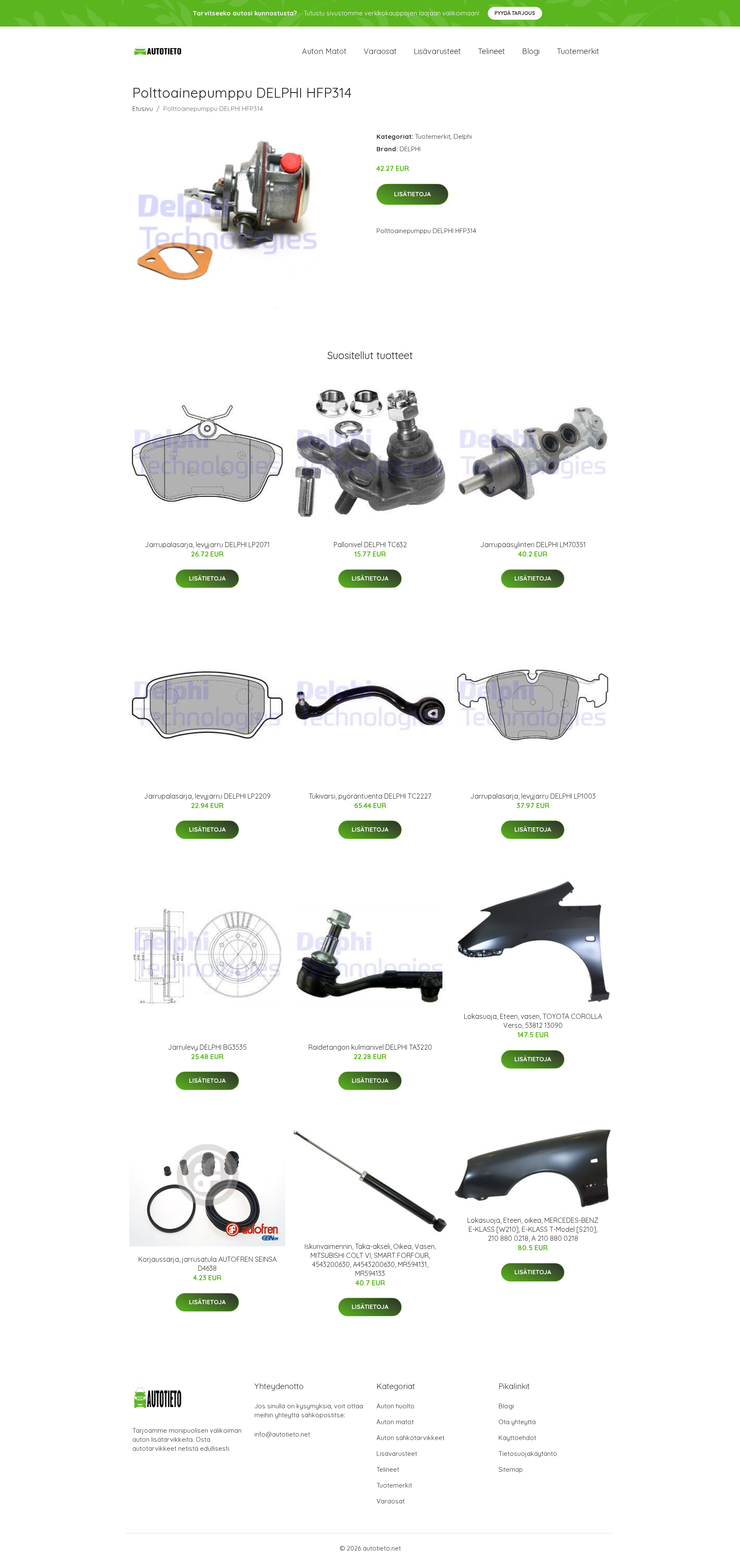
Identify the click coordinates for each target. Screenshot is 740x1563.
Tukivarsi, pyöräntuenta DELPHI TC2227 (370, 796)
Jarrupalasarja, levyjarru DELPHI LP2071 (207, 544)
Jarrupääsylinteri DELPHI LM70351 (533, 544)
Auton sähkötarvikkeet (410, 1438)
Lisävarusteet (437, 51)
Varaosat (380, 51)
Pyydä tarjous (515, 13)
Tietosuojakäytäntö (527, 1453)
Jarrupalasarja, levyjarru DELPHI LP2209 (207, 796)
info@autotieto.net (282, 1434)
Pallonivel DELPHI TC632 (370, 544)
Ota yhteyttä (517, 1422)
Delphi (463, 136)
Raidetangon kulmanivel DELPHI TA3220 (370, 1047)
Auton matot (324, 51)
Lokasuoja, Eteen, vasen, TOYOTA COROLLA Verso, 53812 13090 (533, 1021)
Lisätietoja (412, 194)
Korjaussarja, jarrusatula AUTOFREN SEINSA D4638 (207, 1264)
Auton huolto (395, 1406)
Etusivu (142, 109)
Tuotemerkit (578, 51)
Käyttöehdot (517, 1438)
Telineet (491, 51)
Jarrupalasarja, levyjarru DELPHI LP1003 (533, 796)
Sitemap (510, 1469)
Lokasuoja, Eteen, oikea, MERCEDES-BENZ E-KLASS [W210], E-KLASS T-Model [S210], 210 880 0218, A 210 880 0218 (532, 1229)
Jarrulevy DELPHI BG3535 (207, 1047)
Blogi (531, 51)
